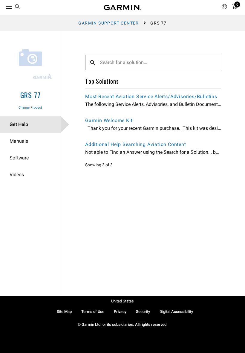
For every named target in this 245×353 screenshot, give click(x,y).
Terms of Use (92, 311)
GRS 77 (30, 94)
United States (122, 301)
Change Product (30, 107)
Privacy (120, 311)
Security (143, 311)
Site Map (64, 311)
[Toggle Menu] (3, 6)
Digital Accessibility (176, 311)
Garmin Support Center (108, 23)
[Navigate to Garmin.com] (122, 7)
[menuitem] (17, 7)
